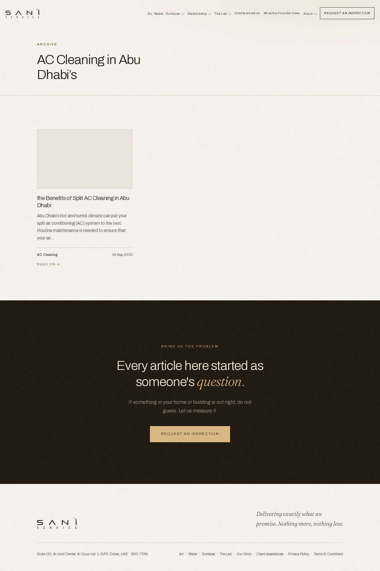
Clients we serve (247, 13)
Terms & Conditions (328, 554)
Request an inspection (190, 434)
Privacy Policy (298, 554)
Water (192, 554)
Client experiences (269, 554)
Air (181, 554)
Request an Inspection (347, 13)
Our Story (243, 554)
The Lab (226, 554)
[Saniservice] (22, 13)
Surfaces (208, 554)
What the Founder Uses (282, 13)
